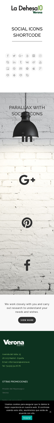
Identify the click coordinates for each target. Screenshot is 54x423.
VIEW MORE (27, 320)
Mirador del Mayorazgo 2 (13, 389)
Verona (5, 393)
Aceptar (27, 418)
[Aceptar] (50, 411)
